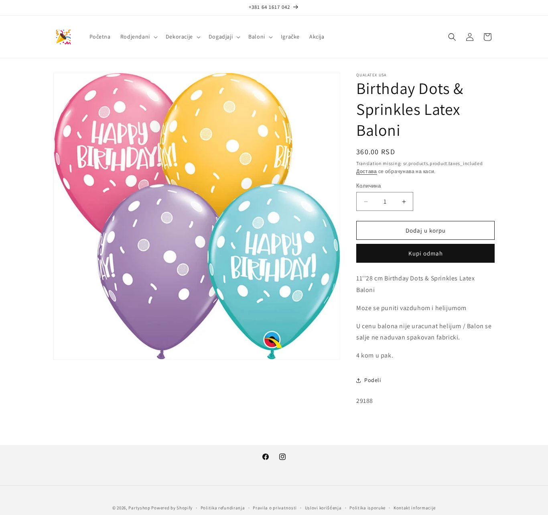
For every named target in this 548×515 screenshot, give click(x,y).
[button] (138, 36)
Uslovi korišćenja (323, 508)
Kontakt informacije (415, 508)
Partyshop (139, 508)
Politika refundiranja (223, 508)
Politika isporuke (367, 508)
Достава (366, 171)
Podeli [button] (372, 380)
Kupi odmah (425, 253)
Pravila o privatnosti (275, 508)
